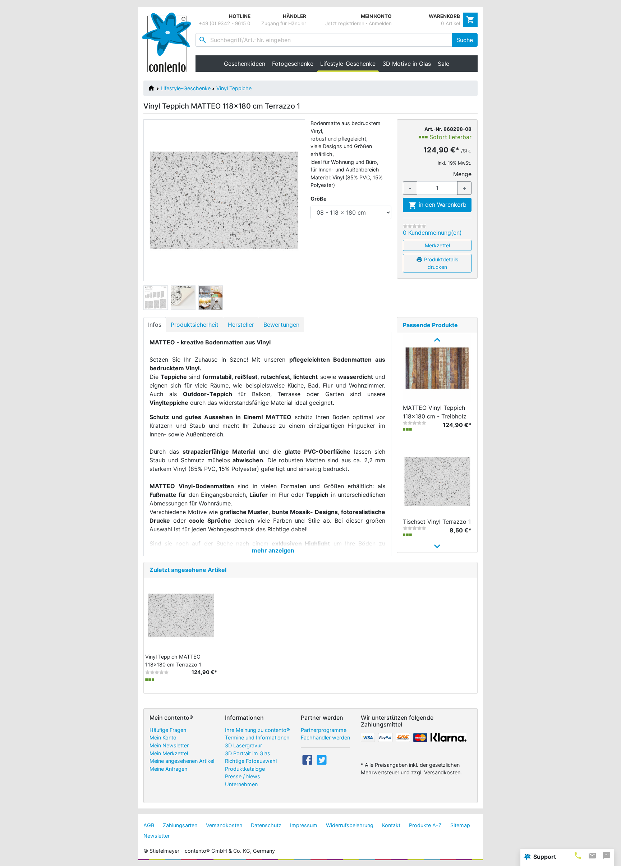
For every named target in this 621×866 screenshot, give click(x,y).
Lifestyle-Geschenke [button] (349, 63)
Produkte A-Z (425, 825)
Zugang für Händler (283, 23)
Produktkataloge (245, 769)
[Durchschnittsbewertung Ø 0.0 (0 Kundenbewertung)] (414, 226)
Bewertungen (281, 324)
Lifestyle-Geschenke (186, 88)
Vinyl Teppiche (234, 88)
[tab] (578, 855)
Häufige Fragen (168, 730)
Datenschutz (266, 825)
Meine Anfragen (168, 769)
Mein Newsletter (169, 745)
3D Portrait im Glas (247, 753)
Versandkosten (224, 825)
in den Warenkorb (441, 204)
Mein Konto (163, 737)
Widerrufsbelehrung (349, 825)
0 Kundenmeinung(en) (432, 232)
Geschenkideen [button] (244, 63)
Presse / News (242, 776)
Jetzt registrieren (344, 23)
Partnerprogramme (323, 730)
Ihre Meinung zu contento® (257, 730)
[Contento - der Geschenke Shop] (168, 42)
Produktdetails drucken (440, 263)
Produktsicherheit (194, 324)
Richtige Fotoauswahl (251, 761)
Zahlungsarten (180, 825)
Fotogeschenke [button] (292, 63)
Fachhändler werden (325, 737)
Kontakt (391, 825)
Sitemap (460, 825)
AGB (148, 825)
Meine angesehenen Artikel (182, 761)
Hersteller (241, 324)
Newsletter (156, 836)
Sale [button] (443, 63)
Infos (154, 324)
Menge (462, 174)
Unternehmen (241, 784)
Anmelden (380, 23)
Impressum (303, 825)
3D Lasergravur (243, 745)
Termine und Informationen (257, 737)
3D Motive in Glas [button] (406, 63)
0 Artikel (450, 23)
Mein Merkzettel (169, 753)
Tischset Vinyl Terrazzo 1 (437, 521)
